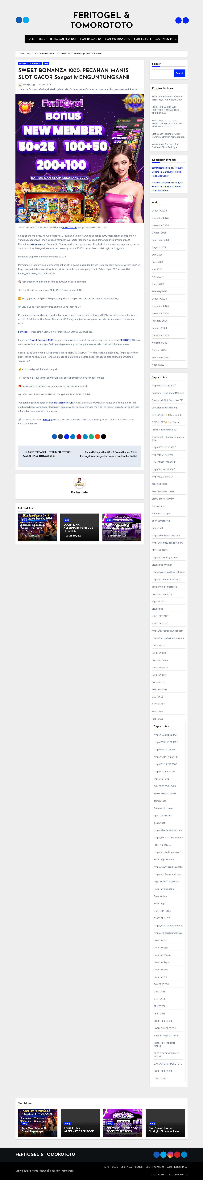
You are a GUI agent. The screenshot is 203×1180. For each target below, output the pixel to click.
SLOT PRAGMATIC (165, 39)
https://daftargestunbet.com (167, 631)
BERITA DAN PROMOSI (62, 39)
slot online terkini (63, 402)
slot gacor (36, 244)
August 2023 (159, 364)
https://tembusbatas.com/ (166, 535)
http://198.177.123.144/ (164, 462)
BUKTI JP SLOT (160, 623)
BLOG (42, 39)
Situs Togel (158, 609)
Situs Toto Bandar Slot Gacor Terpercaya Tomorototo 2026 (34, 528)
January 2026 (159, 210)
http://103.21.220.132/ (164, 447)
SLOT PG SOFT (142, 39)
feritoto (31, 85)
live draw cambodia (162, 594)
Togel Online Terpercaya (164, 587)
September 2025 (161, 240)
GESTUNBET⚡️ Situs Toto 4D (167, 415)
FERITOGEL (126, 340)
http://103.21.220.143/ (164, 385)
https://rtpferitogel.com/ (165, 557)
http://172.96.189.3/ (162, 476)
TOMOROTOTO (159, 484)
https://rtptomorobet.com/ (166, 579)
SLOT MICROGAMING (117, 39)
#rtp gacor (100, 89)
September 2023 (161, 357)
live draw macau (160, 660)
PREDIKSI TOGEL (160, 550)
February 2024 (160, 320)
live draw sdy (159, 675)
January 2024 (159, 328)
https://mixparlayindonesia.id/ (168, 638)
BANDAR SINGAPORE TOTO (168, 1063)
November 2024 (160, 313)
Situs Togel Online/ (162, 564)
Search (157, 64)
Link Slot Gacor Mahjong (165, 407)
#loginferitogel (86, 89)
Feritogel (23, 331)
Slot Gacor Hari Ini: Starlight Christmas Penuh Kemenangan (164, 1131)
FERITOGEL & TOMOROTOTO (45, 1155)
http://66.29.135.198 (162, 454)
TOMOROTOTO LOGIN (163, 491)
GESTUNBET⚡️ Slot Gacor (165, 422)
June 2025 (158, 262)
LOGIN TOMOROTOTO (165, 1028)
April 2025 (157, 276)
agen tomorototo (161, 520)
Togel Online (158, 601)
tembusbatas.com (161, 168)
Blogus (53, 1170)
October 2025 (159, 232)
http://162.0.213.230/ (163, 469)
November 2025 (160, 225)
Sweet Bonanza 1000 (41, 340)
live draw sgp (159, 653)
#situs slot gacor (128, 89)
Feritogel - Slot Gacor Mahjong (168, 393)
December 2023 (160, 335)
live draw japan (160, 667)
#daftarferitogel (29, 89)
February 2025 (160, 291)
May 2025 (157, 269)
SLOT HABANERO (90, 39)
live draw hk (158, 645)
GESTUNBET (158, 697)
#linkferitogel (71, 89)
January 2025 (159, 298)
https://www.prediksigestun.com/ (170, 572)
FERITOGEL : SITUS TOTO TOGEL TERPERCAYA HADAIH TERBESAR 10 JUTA (167, 123)
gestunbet (157, 528)
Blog (46, 64)
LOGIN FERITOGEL (163, 1021)
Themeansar (66, 1170)
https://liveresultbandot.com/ (168, 542)
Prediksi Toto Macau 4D (164, 429)
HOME (30, 39)
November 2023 (160, 342)
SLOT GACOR (69, 227)
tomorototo (158, 506)
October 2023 (159, 350)
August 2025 (159, 247)
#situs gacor (113, 89)
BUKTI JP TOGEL (160, 616)
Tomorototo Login (161, 513)
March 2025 (158, 284)
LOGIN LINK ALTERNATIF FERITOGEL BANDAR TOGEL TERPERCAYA (166, 110)
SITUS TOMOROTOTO (163, 498)
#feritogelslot (57, 89)
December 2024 (160, 306)
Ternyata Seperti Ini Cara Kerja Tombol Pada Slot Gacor (168, 172)
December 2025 (160, 218)
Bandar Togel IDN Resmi (166, 1035)
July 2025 (157, 254)
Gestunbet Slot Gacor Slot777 (168, 400)
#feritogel (44, 89)
